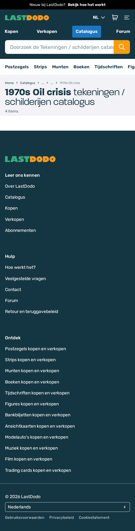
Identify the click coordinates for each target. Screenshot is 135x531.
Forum (123, 31)
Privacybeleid (61, 517)
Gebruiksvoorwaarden (24, 517)
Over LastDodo (20, 186)
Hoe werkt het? (20, 267)
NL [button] (96, 17)
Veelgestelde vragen (25, 278)
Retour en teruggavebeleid (31, 311)
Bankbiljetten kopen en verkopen (37, 415)
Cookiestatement (94, 517)
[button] (115, 17)
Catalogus (87, 31)
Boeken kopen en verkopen (32, 382)
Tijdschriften (108, 67)
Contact (13, 289)
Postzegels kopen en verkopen (35, 348)
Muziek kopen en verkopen (31, 448)
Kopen (11, 31)
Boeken (81, 67)
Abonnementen (20, 230)
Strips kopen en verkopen (30, 359)
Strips (40, 67)
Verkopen (47, 31)
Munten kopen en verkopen (32, 370)
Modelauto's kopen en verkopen (36, 437)
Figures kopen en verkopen (32, 404)
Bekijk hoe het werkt (86, 5)
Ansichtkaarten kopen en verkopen (40, 426)
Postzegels (17, 67)
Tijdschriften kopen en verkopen (37, 393)
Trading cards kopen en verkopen (38, 470)
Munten (60, 67)
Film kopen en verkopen (28, 459)
